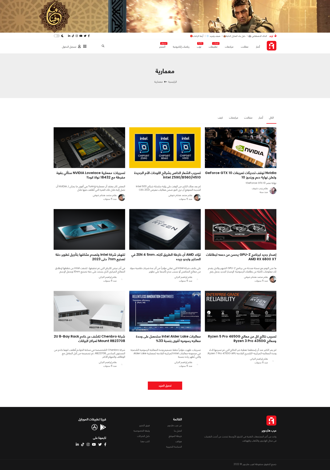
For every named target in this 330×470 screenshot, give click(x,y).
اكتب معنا (145, 441)
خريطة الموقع (175, 436)
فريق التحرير (144, 425)
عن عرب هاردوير (174, 425)
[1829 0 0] (165, 147)
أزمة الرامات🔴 (196, 36)
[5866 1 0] (240, 311)
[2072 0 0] (89, 229)
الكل (271, 118)
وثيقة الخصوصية (142, 430)
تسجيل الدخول (69, 46)
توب (199, 45)
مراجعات (229, 46)
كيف (220, 118)
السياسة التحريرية (174, 446)
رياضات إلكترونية (181, 46)
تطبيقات (213, 45)
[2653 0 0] (89, 147)
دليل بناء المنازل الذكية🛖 (234, 36)
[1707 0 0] (240, 147)
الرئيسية (172, 82)
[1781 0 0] (240, 229)
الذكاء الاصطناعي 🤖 (257, 36)
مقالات (244, 46)
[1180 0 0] (165, 311)
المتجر (162, 45)
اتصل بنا (178, 430)
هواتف (178, 441)
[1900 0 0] (165, 229)
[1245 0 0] (89, 311)
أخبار (258, 46)
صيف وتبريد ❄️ (213, 36)
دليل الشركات (143, 436)
